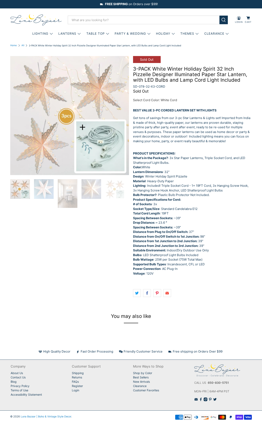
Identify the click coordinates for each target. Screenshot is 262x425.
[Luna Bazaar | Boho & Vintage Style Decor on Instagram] (205, 400)
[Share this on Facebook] (147, 293)
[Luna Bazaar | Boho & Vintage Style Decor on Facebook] (201, 400)
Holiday (163, 34)
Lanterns (67, 34)
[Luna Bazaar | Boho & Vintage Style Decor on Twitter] (215, 400)
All (22, 45)
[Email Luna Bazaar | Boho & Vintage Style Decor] (196, 400)
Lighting (40, 34)
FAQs (75, 381)
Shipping (78, 373)
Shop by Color (142, 373)
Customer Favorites (146, 390)
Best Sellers (141, 377)
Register (77, 386)
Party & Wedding (130, 34)
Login (75, 390)
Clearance (140, 386)
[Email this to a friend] (167, 293)
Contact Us (18, 377)
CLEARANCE (214, 34)
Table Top (95, 34)
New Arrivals (141, 381)
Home (13, 45)
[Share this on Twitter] (137, 293)
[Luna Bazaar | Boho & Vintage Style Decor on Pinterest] (210, 400)
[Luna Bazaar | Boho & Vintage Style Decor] (36, 20)
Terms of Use (19, 390)
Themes (187, 34)
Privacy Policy (20, 386)
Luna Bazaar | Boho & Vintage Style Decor (46, 416)
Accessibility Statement (26, 394)
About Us (17, 373)
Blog (14, 381)
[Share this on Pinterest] (157, 293)
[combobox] (143, 20)
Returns (77, 377)
